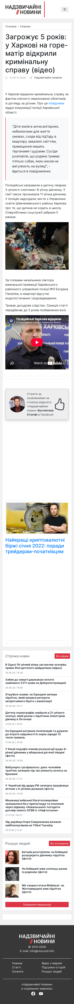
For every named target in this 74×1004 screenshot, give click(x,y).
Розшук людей (52, 971)
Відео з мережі (52, 963)
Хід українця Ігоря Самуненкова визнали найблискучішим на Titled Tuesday (33, 823)
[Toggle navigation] (65, 9)
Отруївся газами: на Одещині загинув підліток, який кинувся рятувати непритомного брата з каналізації (31, 698)
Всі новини (62, 656)
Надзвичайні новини (48, 77)
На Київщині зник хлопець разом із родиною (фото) (44, 870)
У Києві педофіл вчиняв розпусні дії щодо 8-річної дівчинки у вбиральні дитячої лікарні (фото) (36, 752)
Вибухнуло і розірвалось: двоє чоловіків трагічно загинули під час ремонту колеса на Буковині (36, 770)
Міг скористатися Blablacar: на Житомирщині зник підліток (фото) (43, 889)
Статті (16, 967)
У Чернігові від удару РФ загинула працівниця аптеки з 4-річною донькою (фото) (36, 787)
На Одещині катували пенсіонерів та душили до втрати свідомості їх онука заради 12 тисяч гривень (36, 734)
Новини (25, 26)
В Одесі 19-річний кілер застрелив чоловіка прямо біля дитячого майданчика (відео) (35, 666)
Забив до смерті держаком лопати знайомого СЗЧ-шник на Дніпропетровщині (35, 681)
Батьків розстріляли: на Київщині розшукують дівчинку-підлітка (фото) (44, 855)
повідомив (56, 103)
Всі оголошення (59, 843)
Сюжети (17, 971)
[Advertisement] (37, 460)
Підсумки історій (53, 967)
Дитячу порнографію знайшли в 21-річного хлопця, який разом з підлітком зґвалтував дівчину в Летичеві (35, 716)
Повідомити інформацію (37, 904)
